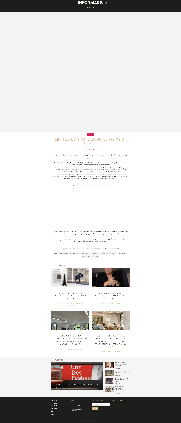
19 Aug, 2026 (59, 304)
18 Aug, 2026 (103, 304)
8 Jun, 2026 (118, 393)
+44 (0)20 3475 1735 (76, 409)
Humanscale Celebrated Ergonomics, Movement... (119, 389)
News (104, 10)
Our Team (88, 10)
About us (68, 10)
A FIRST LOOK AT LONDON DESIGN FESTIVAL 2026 (77, 384)
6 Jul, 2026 (55, 387)
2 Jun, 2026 (118, 368)
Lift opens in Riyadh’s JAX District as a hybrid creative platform (70, 296)
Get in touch (112, 10)
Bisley (60, 253)
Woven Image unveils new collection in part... (122, 380)
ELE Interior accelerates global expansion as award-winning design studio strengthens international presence (111, 341)
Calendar (96, 10)
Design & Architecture (115, 352)
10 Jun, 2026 (118, 375)
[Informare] (90, 3)
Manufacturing (72, 349)
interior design (122, 253)
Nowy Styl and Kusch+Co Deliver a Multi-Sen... (121, 364)
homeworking (94, 253)
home (78, 253)
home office (85, 253)
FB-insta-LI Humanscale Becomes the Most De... (122, 371)
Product (90, 134)
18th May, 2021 (90, 149)
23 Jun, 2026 (118, 384)
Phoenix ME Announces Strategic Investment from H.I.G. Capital (110, 296)
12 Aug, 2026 (60, 349)
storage (96, 256)
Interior (114, 253)
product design (87, 256)
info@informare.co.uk (77, 411)
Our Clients (79, 10)
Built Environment (72, 304)
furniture (72, 253)
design (66, 253)
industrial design (104, 253)
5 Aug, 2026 (103, 352)
